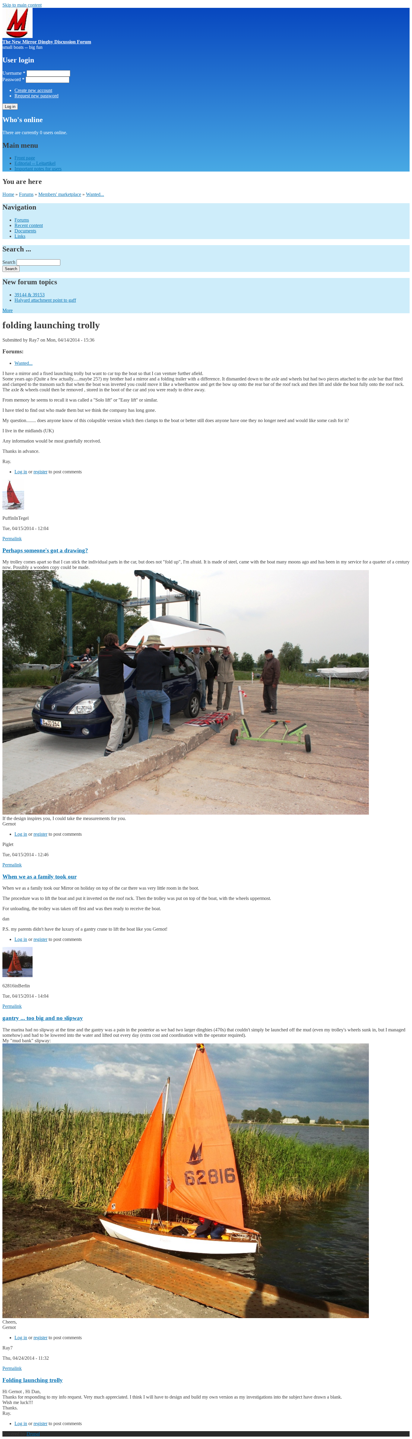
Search (9, 262)
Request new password (36, 95)
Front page (24, 157)
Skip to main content (22, 5)
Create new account (33, 90)
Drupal (33, 1433)
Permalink (12, 538)
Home (8, 194)
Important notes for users (38, 168)
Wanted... (95, 194)
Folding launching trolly (32, 1380)
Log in (20, 471)
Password (13, 79)
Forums (26, 194)
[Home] (17, 36)
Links (19, 236)
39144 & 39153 (29, 294)
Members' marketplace (59, 194)
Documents (25, 230)
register (40, 471)
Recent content (28, 225)
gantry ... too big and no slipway (42, 1018)
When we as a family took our (39, 876)
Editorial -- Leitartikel (34, 163)
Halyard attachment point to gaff (45, 300)
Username (13, 73)
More (7, 310)
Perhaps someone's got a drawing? (45, 550)
